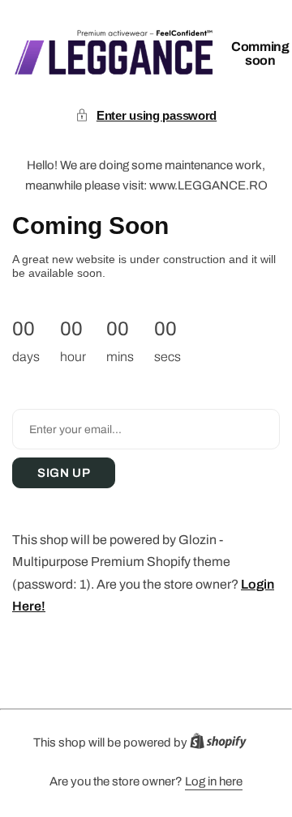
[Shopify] (223, 744)
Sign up (63, 472)
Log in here (214, 781)
